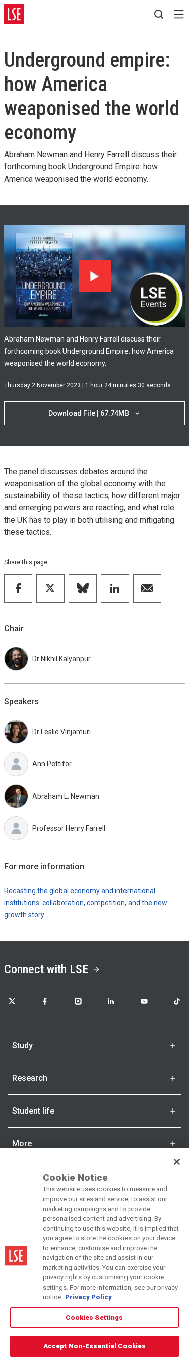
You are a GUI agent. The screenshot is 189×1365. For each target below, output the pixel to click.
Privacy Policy (88, 1297)
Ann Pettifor (52, 764)
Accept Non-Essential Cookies (94, 1346)
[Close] (177, 1162)
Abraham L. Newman (65, 796)
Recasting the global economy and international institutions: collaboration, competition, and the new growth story (85, 903)
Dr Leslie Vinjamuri (61, 732)
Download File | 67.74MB (88, 413)
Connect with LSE (46, 969)
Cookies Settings (94, 1317)
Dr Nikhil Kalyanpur (61, 659)
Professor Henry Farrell (68, 828)
